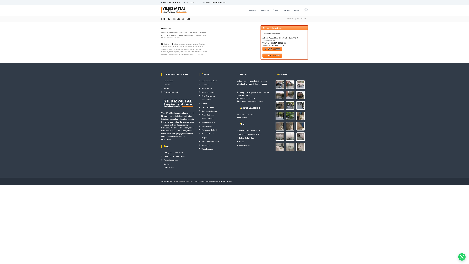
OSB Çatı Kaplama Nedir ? (174, 153)
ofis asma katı (198, 54)
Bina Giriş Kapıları (208, 96)
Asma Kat (166, 28)
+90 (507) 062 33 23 (192, 2)
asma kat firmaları (199, 44)
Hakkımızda (264, 10)
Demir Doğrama (208, 115)
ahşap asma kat (179, 44)
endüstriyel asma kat (186, 54)
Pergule (205, 138)
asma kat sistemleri (187, 49)
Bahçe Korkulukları (171, 160)
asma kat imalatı (178, 47)
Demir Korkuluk (207, 119)
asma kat (189, 44)
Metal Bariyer (169, 168)
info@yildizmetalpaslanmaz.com (215, 2)
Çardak (166, 164)
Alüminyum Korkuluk (209, 81)
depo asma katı (173, 54)
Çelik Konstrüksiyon (209, 111)
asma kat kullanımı (191, 47)
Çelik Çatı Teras (208, 107)
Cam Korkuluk (207, 100)
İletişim (296, 10)
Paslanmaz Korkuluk (209, 130)
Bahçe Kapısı (207, 88)
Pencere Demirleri (208, 134)
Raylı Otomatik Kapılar (210, 141)
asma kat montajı (174, 49)
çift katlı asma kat (196, 52)
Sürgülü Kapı (207, 145)
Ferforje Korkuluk (208, 122)
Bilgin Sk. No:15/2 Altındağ (171, 2)
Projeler (287, 10)
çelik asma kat (185, 52)
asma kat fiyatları (166, 47)
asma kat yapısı (174, 52)
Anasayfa (252, 10)
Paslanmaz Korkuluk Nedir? (174, 156)
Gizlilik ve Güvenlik (171, 92)
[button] (462, 257)
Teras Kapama (207, 149)
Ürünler (276, 10)
